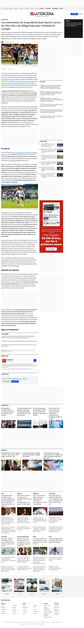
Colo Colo (24, 350)
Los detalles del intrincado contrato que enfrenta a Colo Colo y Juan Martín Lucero (18, 345)
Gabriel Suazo (29, 77)
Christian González (10, 42)
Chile (2, 493)
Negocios (16, 8)
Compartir (4, 69)
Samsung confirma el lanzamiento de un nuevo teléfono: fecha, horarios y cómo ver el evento (7, 542)
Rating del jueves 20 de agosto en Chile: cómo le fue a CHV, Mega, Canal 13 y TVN (10, 454)
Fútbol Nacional (18, 350)
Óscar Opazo (7, 79)
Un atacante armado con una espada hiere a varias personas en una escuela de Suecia (51, 105)
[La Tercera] (6, 592)
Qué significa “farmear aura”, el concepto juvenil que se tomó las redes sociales (7, 412)
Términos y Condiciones (16, 368)
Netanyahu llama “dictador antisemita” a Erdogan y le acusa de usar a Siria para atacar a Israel (39, 569)
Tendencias (35, 493)
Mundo (32, 8)
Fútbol (13, 350)
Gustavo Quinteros (5, 351)
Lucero (10, 351)
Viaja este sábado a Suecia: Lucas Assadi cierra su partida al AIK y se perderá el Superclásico (48, 145)
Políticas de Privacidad (24, 368)
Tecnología (21, 8)
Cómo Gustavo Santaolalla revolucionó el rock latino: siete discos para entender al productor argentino (23, 560)
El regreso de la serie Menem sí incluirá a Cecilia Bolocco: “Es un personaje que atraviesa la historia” (23, 542)
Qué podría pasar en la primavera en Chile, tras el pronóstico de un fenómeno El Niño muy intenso (24, 412)
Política (6, 8)
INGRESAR (81, 14)
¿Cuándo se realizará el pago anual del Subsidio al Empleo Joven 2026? (31, 454)
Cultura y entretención (23, 536)
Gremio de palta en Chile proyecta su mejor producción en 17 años (24, 528)
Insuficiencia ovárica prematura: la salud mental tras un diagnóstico (55, 568)
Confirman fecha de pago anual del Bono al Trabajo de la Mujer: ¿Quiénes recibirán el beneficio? (53, 455)
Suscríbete (15, 381)
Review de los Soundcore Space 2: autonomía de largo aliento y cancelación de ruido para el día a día (8, 569)
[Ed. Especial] (44, 592)
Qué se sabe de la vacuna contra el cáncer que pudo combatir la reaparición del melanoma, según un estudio (55, 413)
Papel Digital (55, 8)
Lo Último (42, 8)
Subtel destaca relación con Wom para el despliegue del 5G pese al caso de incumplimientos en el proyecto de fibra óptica (51, 100)
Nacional (11, 8)
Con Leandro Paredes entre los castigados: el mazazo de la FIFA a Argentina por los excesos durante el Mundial (48, 169)
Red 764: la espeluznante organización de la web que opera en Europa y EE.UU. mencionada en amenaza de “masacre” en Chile (51, 93)
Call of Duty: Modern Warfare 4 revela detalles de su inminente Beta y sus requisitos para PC (8, 560)
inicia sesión (6, 381)
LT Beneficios (48, 8)
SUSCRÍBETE (51, 249)
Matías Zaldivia (15, 79)
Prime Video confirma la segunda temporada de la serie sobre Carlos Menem (24, 568)
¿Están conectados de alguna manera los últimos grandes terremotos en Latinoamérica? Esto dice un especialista (40, 500)
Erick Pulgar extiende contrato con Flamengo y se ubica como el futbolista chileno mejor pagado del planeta (56, 529)
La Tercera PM (9, 350)
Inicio (2, 8)
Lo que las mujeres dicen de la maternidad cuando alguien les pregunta (56, 540)
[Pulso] (19, 592)
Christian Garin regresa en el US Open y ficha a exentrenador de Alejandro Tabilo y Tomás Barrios (48, 163)
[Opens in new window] (31, 592)
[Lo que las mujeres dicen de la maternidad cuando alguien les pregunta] (56, 551)
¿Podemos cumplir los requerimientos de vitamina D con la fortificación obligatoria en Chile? (40, 520)
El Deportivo (27, 8)
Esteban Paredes (15, 160)
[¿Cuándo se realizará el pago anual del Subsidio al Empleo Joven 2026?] (32, 465)
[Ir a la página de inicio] (42, 14)
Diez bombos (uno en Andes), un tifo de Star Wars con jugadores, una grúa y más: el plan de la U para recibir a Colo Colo (48, 150)
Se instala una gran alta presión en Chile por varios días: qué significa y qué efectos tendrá (40, 412)
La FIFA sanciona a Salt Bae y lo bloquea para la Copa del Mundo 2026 (19, 341)
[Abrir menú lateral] (2, 14)
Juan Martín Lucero (31, 350)
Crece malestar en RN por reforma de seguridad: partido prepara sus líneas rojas (51, 117)
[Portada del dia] (51, 225)
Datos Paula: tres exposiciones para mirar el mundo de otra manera (56, 559)
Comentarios (10, 69)
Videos (36, 8)
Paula (50, 536)
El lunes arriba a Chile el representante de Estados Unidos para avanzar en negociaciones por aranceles (23, 520)
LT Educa (61, 8)
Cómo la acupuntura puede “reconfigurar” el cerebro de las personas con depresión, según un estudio (39, 529)
